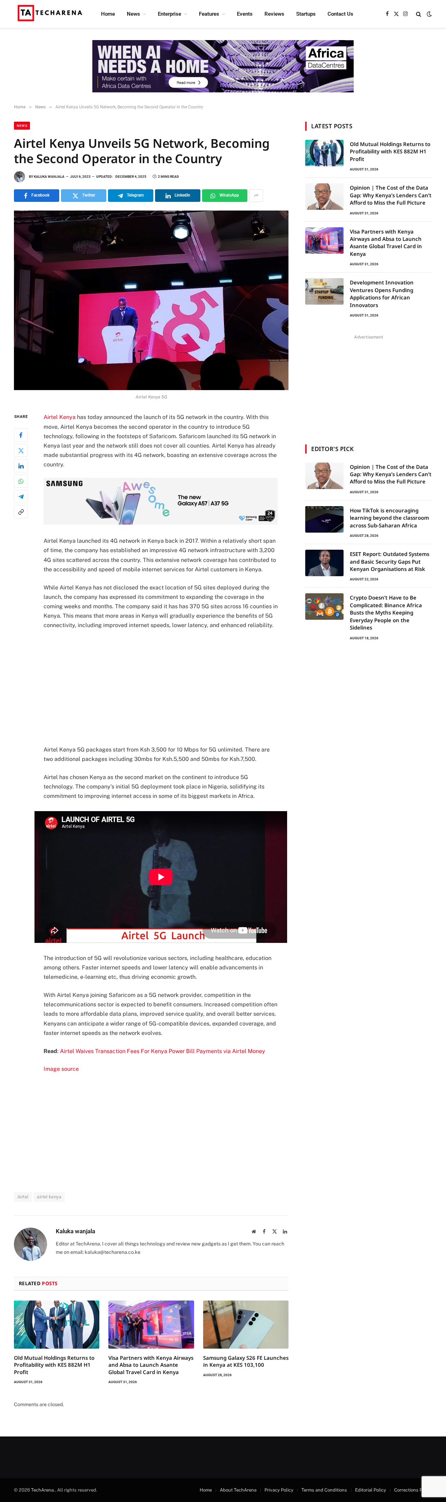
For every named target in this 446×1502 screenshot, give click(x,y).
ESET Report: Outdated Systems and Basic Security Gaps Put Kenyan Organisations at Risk (389, 561)
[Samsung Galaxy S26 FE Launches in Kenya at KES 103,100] (246, 1325)
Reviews (274, 14)
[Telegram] (21, 496)
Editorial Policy (370, 1490)
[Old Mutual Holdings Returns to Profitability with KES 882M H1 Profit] (56, 1325)
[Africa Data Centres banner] (223, 66)
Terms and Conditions (324, 1490)
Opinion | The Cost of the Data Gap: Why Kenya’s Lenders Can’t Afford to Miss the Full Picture (390, 195)
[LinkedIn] (21, 466)
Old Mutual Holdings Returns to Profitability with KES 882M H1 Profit (54, 1364)
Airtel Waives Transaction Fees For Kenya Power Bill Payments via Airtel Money (162, 1051)
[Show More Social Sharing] (256, 195)
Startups (306, 14)
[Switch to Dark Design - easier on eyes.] (428, 14)
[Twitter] (21, 450)
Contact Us (340, 14)
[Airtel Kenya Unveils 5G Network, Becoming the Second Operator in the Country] (151, 300)
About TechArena (238, 1490)
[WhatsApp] (21, 481)
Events (245, 14)
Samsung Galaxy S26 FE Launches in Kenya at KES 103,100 (246, 1361)
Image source (61, 1069)
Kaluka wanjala (49, 176)
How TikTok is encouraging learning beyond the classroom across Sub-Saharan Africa (389, 518)
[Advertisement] (170, 687)
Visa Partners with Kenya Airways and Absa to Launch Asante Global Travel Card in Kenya (150, 1364)
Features (209, 14)
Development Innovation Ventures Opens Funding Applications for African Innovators (382, 293)
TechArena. (43, 1490)
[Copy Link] (21, 512)
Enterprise (169, 14)
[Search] (419, 14)
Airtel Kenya (60, 417)
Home (108, 14)
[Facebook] (21, 435)
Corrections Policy (413, 1490)
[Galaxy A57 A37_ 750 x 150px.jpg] (161, 522)
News (133, 14)
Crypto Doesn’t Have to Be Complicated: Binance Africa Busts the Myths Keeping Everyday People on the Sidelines (386, 612)
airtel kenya (49, 1196)
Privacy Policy (278, 1490)
